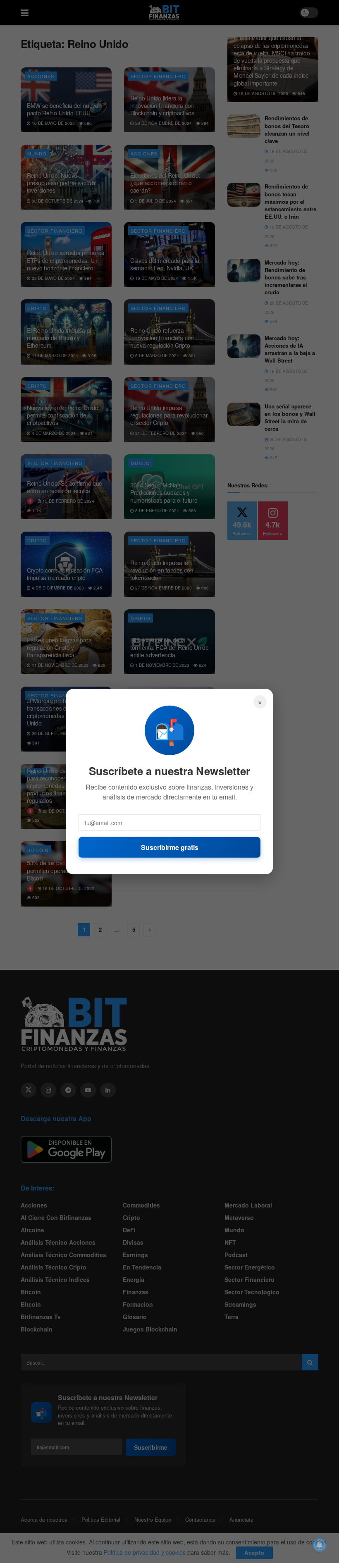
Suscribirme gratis (169, 847)
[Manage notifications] (319, 1544)
